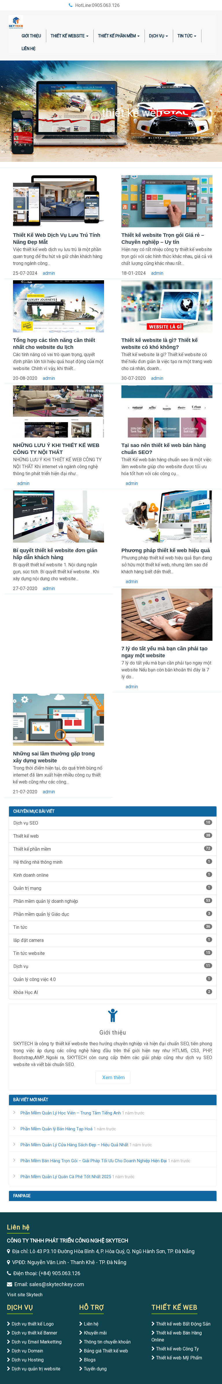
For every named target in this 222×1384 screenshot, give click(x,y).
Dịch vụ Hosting (28, 1360)
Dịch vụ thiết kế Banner (34, 1333)
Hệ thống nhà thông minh (111, 862)
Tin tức (185, 36)
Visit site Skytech (24, 1294)
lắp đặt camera (111, 940)
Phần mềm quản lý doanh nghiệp (111, 901)
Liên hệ (91, 1324)
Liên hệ (29, 48)
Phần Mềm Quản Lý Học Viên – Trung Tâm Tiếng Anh (71, 1113)
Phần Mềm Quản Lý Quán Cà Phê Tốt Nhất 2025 (66, 1176)
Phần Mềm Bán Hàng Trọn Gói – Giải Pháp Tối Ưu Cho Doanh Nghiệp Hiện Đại (94, 1160)
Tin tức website (111, 953)
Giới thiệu (31, 36)
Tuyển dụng (95, 1369)
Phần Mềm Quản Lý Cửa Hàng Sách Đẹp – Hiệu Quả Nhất (74, 1144)
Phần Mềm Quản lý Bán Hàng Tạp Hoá (56, 1129)
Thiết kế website (68, 36)
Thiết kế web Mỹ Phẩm (179, 1358)
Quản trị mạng (111, 888)
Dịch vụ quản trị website (36, 1369)
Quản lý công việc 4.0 (111, 979)
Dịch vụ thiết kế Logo (33, 1324)
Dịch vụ (111, 966)
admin (49, 273)
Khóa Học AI (111, 992)
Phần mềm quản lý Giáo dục (111, 914)
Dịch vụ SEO (111, 823)
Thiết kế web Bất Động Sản (183, 1324)
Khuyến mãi (95, 1333)
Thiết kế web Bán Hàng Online (176, 1336)
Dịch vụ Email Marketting (37, 1342)
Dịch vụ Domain (27, 1351)
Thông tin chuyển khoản (107, 1342)
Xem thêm (113, 1077)
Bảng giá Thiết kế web (106, 1351)
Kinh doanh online (111, 875)
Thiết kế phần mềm (111, 849)
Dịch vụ (156, 36)
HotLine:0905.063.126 (97, 5)
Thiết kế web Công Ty (177, 1349)
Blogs (90, 1360)
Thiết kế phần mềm (117, 36)
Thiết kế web (111, 836)
